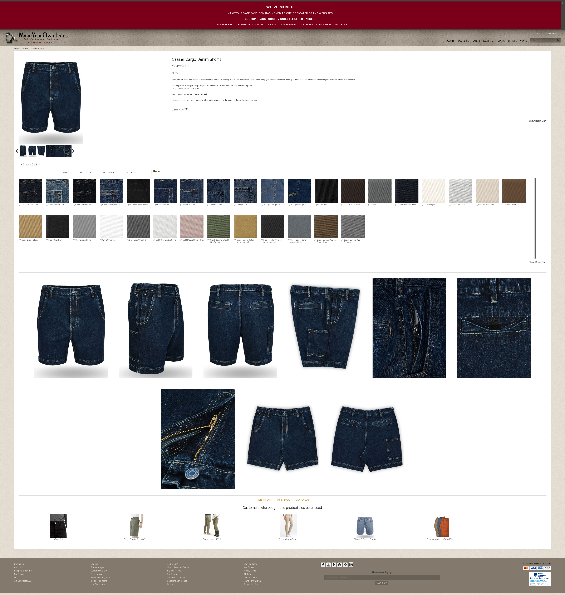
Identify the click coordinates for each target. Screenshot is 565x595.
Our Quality (19, 574)
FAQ (16, 577)
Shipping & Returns (23, 571)
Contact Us (19, 564)
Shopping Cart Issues (177, 581)
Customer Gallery (99, 571)
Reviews (94, 564)
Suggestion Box (251, 584)
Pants (476, 40)
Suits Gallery (96, 574)
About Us (18, 567)
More (523, 40)
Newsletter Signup (382, 572)
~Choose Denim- (30, 164)
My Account (551, 33)
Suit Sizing (172, 574)
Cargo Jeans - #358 (212, 539)
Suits (501, 40)
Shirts (512, 40)
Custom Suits (278, 19)
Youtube (328, 564)
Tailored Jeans (250, 577)
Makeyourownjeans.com (540, 563)
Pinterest (345, 564)
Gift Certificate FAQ (22, 581)
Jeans (450, 40)
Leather (489, 40)
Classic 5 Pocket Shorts (365, 539)
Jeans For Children (252, 581)
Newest (157, 171)
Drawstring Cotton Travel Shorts (441, 539)
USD (539, 33)
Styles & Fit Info (174, 571)
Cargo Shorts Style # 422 (135, 539)
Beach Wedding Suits (100, 577)
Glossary (171, 584)
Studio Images (97, 567)
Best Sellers (249, 567)
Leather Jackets (303, 19)
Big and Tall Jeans (99, 581)
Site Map (247, 574)
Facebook (322, 564)
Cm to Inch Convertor (177, 577)
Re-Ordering (172, 564)
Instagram (350, 564)
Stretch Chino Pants (288, 539)
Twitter (334, 564)
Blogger (339, 564)
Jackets (463, 40)
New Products (250, 564)
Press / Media (250, 571)
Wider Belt (58, 539)
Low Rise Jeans (98, 584)
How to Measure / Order (178, 567)
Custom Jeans (255, 19)
